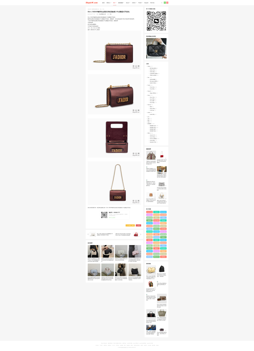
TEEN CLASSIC (153, 75)
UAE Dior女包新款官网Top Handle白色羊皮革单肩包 (121, 259)
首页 (103, 3)
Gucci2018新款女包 (163, 249)
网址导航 (153, 345)
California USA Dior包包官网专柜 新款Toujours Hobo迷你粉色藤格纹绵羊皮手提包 (107, 278)
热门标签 (149, 345)
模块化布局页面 (137, 345)
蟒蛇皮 (156, 234)
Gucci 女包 (152, 97)
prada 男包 (152, 114)
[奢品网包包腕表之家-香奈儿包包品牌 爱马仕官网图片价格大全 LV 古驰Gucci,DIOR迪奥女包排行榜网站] (92, 2)
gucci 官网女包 (136, 343)
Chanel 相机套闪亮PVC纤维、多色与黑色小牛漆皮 (162, 334)
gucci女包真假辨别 (143, 343)
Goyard (146, 3)
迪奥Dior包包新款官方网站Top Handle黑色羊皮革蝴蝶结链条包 (107, 260)
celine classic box (163, 237)
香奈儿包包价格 (104, 343)
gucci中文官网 (156, 215)
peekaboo (149, 214)
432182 (156, 245)
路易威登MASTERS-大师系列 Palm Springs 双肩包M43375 (151, 290)
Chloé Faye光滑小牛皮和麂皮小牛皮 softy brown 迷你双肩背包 (151, 200)
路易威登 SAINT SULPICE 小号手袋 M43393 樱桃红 (162, 161)
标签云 (132, 345)
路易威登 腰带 (153, 129)
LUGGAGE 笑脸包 (153, 73)
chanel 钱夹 (152, 140)
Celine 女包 (152, 70)
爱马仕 (156, 248)
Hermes (152, 3)
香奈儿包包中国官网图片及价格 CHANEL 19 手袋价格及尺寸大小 (151, 277)
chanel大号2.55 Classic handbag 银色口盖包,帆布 (162, 189)
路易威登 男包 (153, 127)
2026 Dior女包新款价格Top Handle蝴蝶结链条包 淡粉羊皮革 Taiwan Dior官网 (135, 260)
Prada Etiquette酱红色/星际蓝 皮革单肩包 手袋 (161, 284)
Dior (114, 3)
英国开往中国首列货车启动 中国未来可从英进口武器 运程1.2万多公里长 (151, 298)
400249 (149, 220)
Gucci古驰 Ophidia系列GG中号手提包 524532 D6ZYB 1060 (151, 321)
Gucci (127, 3)
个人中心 (113, 345)
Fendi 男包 (152, 89)
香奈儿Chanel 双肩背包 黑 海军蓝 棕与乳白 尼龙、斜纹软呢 (161, 275)
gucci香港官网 (163, 226)
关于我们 (117, 345)
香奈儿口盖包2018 (149, 218)
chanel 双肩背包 (149, 232)
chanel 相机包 (156, 221)
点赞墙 (141, 345)
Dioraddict (163, 240)
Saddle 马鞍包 (153, 83)
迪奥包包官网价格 (149, 257)
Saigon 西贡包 (153, 93)
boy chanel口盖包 (163, 212)
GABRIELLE (156, 228)
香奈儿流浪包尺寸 (163, 232)
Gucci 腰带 (152, 100)
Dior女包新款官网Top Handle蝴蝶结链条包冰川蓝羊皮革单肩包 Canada (94, 278)
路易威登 (120, 3)
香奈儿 (108, 3)
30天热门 (97, 345)
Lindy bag (152, 110)
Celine (133, 3)
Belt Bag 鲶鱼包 (153, 68)
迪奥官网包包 (110, 343)
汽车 (148, 118)
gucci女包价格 (149, 226)
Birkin (151, 106)
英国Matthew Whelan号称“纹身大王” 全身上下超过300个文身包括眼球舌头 (151, 183)
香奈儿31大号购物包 (156, 257)
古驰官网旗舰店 (163, 229)
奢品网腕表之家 (102, 14)
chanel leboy (152, 136)
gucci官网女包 (156, 226)
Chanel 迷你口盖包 (149, 235)
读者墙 (157, 345)
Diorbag (149, 228)
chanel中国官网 (156, 237)
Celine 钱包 (152, 71)
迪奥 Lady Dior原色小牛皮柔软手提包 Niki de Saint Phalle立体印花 (162, 202)
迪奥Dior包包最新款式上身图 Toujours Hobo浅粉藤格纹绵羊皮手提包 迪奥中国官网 (94, 260)
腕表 (148, 120)
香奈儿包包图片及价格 (117, 343)
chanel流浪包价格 (156, 232)
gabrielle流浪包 (149, 243)
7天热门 (101, 345)
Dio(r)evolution (150, 254)
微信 (125, 345)
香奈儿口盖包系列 (156, 254)
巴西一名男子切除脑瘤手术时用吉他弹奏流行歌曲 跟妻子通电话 (151, 333)
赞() (138, 225)
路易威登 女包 (153, 125)
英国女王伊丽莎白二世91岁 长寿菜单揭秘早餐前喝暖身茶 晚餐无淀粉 (151, 170)
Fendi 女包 (152, 87)
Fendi (139, 3)
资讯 (148, 122)
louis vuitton (149, 223)
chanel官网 (149, 251)
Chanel (163, 220)
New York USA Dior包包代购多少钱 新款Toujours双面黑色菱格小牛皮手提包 (121, 278)
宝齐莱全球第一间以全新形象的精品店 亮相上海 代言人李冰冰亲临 (161, 176)
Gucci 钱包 (152, 102)
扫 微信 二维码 (130, 225)
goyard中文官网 (150, 343)
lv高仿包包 (124, 343)
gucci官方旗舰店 (163, 235)
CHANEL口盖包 (163, 223)
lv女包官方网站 (129, 343)
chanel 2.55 (152, 135)
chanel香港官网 (149, 237)
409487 (156, 240)
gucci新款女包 (156, 223)
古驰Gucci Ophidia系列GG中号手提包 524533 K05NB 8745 (151, 163)
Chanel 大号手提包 (163, 243)
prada (149, 112)
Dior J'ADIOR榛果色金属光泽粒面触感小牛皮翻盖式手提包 (118, 207)
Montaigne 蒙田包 (153, 81)
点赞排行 (145, 345)
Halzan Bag (152, 108)
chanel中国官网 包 (156, 243)
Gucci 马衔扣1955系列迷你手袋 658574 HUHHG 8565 (161, 306)
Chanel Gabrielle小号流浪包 (163, 251)
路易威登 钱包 (153, 131)
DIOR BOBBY (153, 79)
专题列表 (105, 345)
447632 (149, 245)
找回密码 (128, 345)
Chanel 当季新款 (153, 138)
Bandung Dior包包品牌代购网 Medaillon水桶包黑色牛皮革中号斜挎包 (135, 278)
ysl (148, 116)
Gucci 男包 (152, 99)
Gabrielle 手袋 (153, 142)
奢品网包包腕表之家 (95, 9)
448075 (149, 240)
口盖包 (163, 217)
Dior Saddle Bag (163, 254)
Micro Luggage (156, 218)
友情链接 (121, 345)
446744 (149, 248)
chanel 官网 (163, 214)
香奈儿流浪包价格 (156, 251)
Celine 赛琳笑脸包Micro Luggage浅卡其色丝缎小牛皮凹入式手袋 (161, 319)
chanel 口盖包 (149, 212)
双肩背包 (163, 256)
